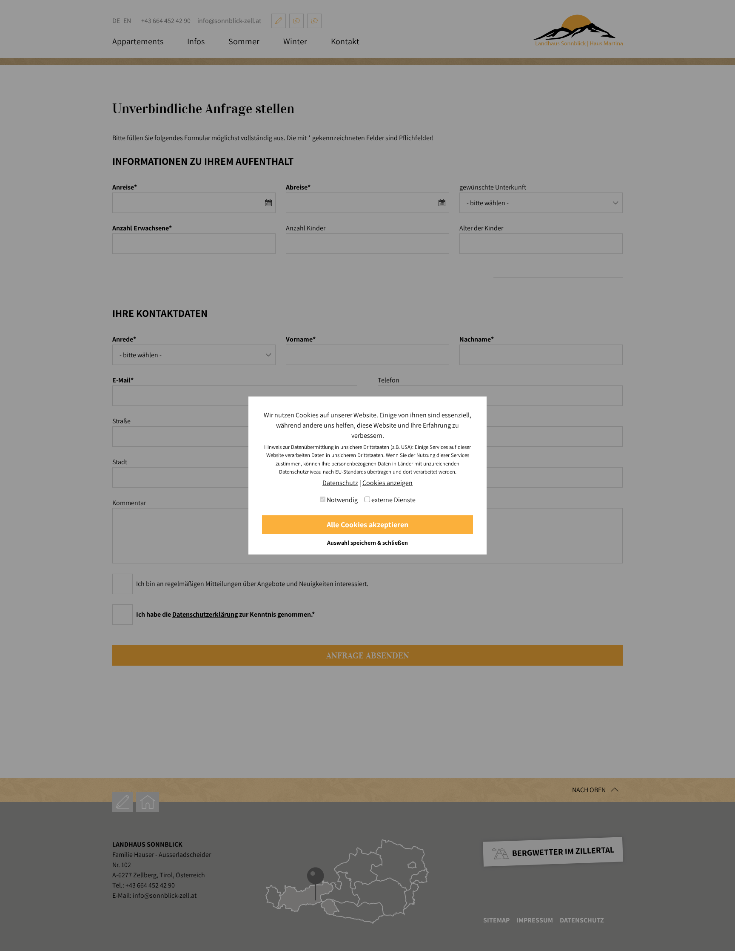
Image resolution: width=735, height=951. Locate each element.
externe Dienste (393, 499)
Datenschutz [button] (340, 482)
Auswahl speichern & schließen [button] (367, 542)
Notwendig (341, 499)
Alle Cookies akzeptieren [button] (367, 524)
